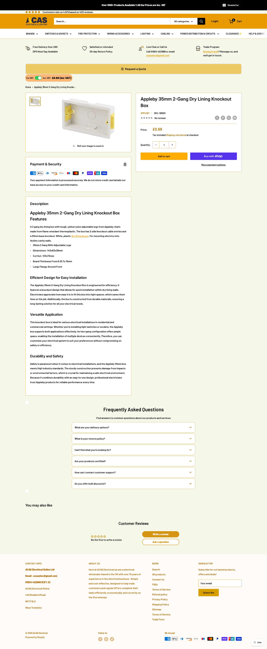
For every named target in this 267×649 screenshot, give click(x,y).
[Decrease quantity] (156, 145)
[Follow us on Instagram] (106, 639)
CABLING (165, 33)
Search (156, 569)
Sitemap (156, 609)
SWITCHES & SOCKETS (56, 33)
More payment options (213, 164)
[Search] (201, 21)
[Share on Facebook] (217, 117)
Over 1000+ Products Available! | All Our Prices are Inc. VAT (133, 5)
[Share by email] (235, 117)
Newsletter (233, 5)
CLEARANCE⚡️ (234, 33)
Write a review (161, 534)
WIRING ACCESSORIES (118, 33)
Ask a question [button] (161, 541)
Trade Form (158, 619)
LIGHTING (145, 33)
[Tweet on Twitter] (229, 117)
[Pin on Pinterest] (223, 117)
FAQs (155, 584)
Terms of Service (161, 589)
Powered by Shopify (35, 637)
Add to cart (164, 156)
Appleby (145, 113)
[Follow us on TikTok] (112, 639)
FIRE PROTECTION (87, 33)
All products (158, 574)
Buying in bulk (210, 51)
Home (28, 87)
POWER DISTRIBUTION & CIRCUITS (198, 33)
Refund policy (159, 594)
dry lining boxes (80, 235)
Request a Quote (135, 69)
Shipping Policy (160, 604)
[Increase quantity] (172, 145)
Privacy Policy (160, 599)
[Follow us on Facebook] (100, 639)
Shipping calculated (176, 135)
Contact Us (158, 579)
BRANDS (30, 33)
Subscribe (208, 592)
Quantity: (146, 144)
